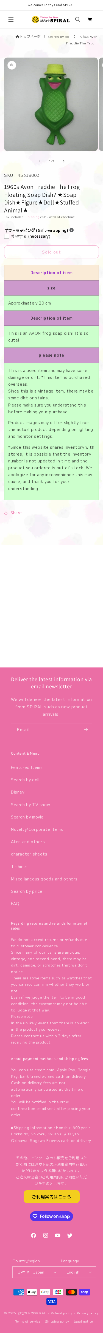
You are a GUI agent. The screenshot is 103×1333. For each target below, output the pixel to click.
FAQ (15, 903)
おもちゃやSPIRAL (32, 1313)
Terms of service (27, 1321)
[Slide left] (40, 161)
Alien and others (28, 841)
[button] (11, 19)
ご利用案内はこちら (51, 1197)
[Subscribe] (86, 729)
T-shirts (19, 866)
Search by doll (59, 36)
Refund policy (61, 1313)
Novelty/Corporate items (37, 829)
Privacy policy (88, 1313)
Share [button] (16, 512)
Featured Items (27, 767)
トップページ (30, 36)
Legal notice (83, 1321)
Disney (17, 792)
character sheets (29, 854)
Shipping (33, 217)
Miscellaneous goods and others (44, 879)
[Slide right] (64, 161)
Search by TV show (30, 804)
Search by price (27, 891)
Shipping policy (57, 1321)
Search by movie (27, 817)
